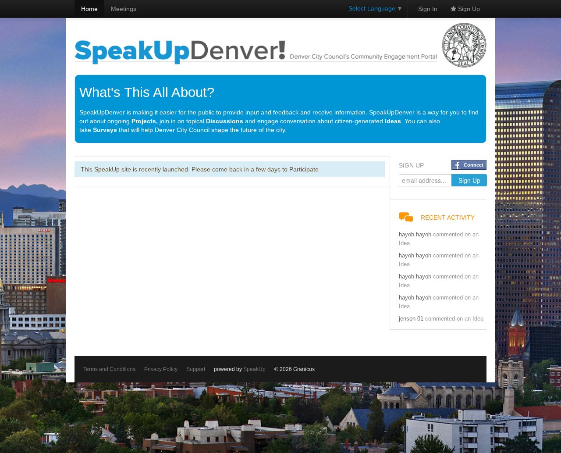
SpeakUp (254, 369)
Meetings (123, 8)
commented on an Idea (454, 319)
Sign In (427, 8)
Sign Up (468, 8)
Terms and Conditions (109, 369)
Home (89, 8)
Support (195, 369)
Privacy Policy (161, 369)
